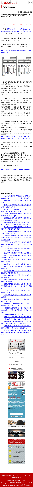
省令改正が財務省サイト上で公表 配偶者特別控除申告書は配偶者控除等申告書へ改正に (16, 332)
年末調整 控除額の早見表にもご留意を (17, 253)
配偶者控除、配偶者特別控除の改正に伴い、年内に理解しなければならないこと (16, 322)
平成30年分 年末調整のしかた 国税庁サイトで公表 (16, 260)
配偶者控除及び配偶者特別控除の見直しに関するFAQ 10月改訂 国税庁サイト (16, 223)
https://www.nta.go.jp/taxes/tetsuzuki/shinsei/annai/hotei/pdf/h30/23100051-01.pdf (16, 137)
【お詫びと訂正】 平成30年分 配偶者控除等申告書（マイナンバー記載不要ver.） (16, 197)
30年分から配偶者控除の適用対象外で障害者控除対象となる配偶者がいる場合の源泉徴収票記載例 (16, 237)
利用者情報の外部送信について (16, 480)
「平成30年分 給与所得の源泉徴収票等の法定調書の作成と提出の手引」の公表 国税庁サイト (16, 244)
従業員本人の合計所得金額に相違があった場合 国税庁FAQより (16, 214)
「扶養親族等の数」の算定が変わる (16, 319)
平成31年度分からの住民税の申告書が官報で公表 (16, 267)
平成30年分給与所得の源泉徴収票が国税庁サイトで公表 (16, 280)
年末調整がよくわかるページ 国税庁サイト (16, 201)
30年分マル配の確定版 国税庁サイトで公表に (16, 296)
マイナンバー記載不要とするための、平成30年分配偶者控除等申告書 (16, 210)
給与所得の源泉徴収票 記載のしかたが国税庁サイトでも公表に (16, 272)
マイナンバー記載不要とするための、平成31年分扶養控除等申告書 (16, 228)
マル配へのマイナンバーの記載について (17, 264)
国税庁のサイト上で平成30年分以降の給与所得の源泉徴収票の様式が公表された (16, 31)
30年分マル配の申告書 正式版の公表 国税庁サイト (16, 291)
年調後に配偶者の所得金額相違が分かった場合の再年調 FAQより (16, 219)
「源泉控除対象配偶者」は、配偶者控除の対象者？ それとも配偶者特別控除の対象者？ (16, 310)
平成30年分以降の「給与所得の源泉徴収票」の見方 (16, 276)
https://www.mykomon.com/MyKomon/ (15, 169)
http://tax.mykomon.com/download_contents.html (16, 51)
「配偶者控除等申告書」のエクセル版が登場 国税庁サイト (16, 232)
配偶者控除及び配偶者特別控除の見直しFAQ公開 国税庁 (16, 300)
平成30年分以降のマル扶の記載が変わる (17, 317)
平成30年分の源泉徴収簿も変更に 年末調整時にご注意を (16, 256)
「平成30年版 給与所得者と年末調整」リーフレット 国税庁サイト (16, 249)
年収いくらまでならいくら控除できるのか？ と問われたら (16, 206)
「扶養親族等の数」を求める (13, 314)
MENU (30, 2)
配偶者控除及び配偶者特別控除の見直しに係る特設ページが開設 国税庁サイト (16, 327)
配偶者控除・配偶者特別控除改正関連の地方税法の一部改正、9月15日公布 (16, 304)
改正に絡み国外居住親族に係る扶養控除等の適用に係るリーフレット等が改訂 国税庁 (16, 286)
